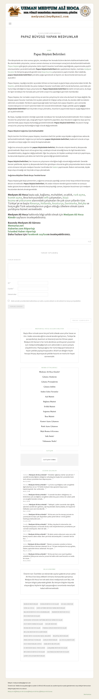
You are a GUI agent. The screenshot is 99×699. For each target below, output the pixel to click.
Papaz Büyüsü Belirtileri (49, 54)
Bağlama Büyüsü (49, 401)
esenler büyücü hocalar (49, 604)
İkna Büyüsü (49, 416)
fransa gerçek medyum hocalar (54, 628)
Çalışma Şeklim (50, 387)
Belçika (82, 203)
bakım (55, 167)
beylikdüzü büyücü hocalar (34, 652)
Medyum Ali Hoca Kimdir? (49, 372)
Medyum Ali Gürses (22, 691)
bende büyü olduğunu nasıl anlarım (37, 636)
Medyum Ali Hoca (34, 691)
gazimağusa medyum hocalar (58, 652)
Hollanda (46, 203)
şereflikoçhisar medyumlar (34, 656)
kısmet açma (15, 197)
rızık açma (79, 194)
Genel (49, 50)
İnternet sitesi (12, 294)
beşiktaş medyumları (60, 636)
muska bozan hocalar (32, 628)
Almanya (34, 203)
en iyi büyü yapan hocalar (33, 624)
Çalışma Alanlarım (49, 377)
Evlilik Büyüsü (49, 406)
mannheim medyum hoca (61, 612)
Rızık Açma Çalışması (49, 426)
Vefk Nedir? (49, 436)
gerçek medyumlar (50, 640)
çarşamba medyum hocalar (57, 648)
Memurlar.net (16, 225)
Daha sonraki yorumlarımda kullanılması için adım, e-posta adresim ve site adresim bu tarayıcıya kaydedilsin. (46, 301)
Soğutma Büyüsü (49, 411)
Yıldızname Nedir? (49, 441)
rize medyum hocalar (32, 616)
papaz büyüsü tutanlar (32, 640)
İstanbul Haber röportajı (22, 231)
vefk (46, 197)
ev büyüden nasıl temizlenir (34, 648)
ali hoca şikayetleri (67, 640)
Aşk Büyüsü (49, 396)
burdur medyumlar (31, 604)
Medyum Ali (11, 691)
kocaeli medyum (67, 604)
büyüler (11, 86)
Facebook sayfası (37, 234)
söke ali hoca (29, 608)
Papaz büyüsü (13, 66)
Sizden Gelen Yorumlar (49, 391)
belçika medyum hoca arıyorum (35, 632)
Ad (9, 283)
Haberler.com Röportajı (21, 228)
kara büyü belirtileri (52, 644)
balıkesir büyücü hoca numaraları (37, 612)
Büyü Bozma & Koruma (49, 431)
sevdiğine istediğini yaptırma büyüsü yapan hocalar (43, 620)
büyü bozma (47, 72)
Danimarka (71, 203)
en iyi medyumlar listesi (33, 644)
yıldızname (25, 200)
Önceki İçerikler (80, 320)
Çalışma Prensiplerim (49, 382)
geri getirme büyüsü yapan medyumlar (51, 608)
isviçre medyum (51, 624)
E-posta (11, 289)
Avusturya (58, 203)
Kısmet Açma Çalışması (49, 421)
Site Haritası (87, 694)
